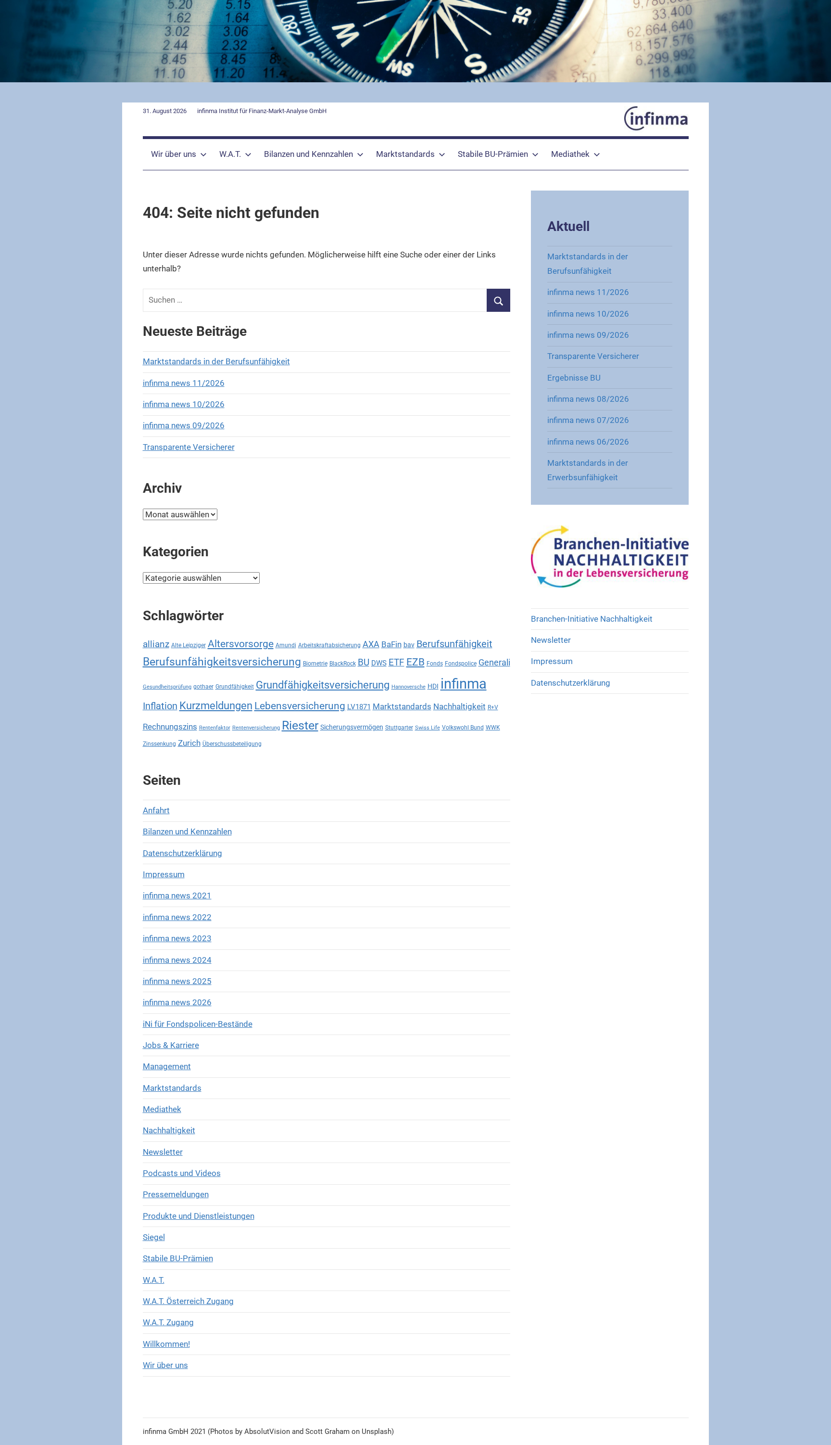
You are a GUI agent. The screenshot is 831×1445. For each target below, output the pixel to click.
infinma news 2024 (177, 960)
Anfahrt (156, 810)
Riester (300, 725)
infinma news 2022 (177, 917)
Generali (494, 662)
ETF (396, 662)
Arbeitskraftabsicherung (329, 645)
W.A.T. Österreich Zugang (188, 1301)
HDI (433, 686)
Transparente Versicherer (189, 447)
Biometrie (315, 663)
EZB (415, 662)
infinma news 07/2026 (588, 420)
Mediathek (570, 154)
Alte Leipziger (188, 645)
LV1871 (359, 707)
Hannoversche (408, 687)
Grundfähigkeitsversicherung (323, 685)
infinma (464, 684)
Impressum (164, 874)
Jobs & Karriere (171, 1045)
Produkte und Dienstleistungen (198, 1216)
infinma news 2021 (177, 895)
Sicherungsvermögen (351, 727)
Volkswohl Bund (463, 727)
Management (167, 1066)
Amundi (286, 645)
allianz (156, 644)
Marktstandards (405, 154)
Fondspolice (461, 663)
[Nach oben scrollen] (813, 1427)
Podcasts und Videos (182, 1173)
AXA (371, 644)
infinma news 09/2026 (184, 425)
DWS (379, 663)
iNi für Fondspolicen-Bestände (197, 1024)
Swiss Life (427, 728)
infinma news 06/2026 (588, 442)
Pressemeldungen (176, 1194)
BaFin (391, 644)
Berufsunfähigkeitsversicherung (222, 661)
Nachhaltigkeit (459, 706)
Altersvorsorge (241, 644)
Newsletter (163, 1152)
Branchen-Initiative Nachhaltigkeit (592, 619)
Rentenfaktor (214, 728)
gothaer (203, 686)
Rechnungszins (170, 726)
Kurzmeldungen (215, 706)
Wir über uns (173, 154)
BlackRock (342, 663)
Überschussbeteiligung (232, 743)
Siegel (154, 1237)
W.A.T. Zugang (168, 1322)
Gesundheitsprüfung (167, 687)
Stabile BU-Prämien (493, 154)
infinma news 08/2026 (588, 399)
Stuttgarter (399, 727)
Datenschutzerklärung (182, 853)
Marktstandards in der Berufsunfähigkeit (216, 361)
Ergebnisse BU (574, 378)
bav (409, 645)
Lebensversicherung (299, 706)
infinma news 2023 (177, 938)
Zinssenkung (159, 743)
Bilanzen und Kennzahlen (308, 154)
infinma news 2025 (177, 981)
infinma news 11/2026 (184, 383)
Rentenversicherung (256, 728)
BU (363, 662)
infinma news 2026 (177, 1002)
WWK (493, 727)
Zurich (189, 743)
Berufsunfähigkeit (454, 644)
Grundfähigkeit (234, 686)
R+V (493, 707)
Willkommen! (166, 1344)
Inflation (160, 706)
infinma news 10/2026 (184, 404)
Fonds (435, 663)
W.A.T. (230, 154)
